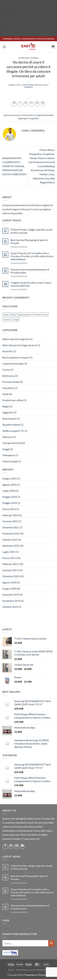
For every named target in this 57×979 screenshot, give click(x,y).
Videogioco (8, 455)
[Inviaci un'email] (16, 846)
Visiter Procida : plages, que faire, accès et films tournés (32, 231)
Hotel (5, 393)
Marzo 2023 (9, 508)
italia (13, 314)
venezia (6, 319)
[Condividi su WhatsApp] (14, 103)
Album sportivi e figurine (15, 338)
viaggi (16, 319)
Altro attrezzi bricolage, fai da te (19, 345)
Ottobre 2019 (10, 606)
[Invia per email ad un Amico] (31, 103)
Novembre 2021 (11, 533)
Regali (5, 406)
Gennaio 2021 (10, 570)
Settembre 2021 (11, 545)
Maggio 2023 (9, 502)
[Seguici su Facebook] (5, 846)
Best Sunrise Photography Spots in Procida (29, 241)
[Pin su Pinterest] (37, 103)
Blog (11, 970)
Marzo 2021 (9, 557)
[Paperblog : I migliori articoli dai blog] (10, 952)
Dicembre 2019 (10, 594)
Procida (36, 314)
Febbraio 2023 (10, 515)
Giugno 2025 (9, 478)
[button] (4, 47)
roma (45, 314)
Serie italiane (9, 418)
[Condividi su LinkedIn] (42, 103)
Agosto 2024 (9, 484)
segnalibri (34, 118)
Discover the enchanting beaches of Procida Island (30, 271)
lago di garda (24, 314)
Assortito (7, 351)
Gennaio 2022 (10, 521)
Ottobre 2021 (10, 539)
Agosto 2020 (9, 582)
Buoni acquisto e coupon (15, 357)
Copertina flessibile (28, 58)
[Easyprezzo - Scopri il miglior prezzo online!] (28, 46)
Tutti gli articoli (10, 442)
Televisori (7, 436)
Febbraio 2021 (10, 563)
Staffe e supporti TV (13, 430)
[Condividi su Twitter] (25, 103)
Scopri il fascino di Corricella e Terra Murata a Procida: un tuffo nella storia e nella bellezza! (32, 256)
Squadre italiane (11, 424)
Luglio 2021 (8, 551)
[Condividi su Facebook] (19, 103)
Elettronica (8, 375)
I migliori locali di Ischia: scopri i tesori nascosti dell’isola (31, 284)
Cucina (6, 369)
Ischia (6, 314)
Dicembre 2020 (10, 576)
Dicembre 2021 (10, 527)
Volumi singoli (10, 461)
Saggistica (7, 412)
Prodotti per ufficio (12, 400)
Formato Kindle (10, 381)
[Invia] (51, 943)
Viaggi (5, 449)
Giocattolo (8, 387)
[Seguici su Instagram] (11, 846)
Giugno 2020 (9, 588)
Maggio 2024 (9, 496)
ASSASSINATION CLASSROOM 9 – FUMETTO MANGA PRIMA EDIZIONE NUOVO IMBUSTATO (14, 166)
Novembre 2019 (11, 600)
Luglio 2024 (8, 490)
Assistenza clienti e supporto (32, 970)
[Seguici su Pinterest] (22, 846)
